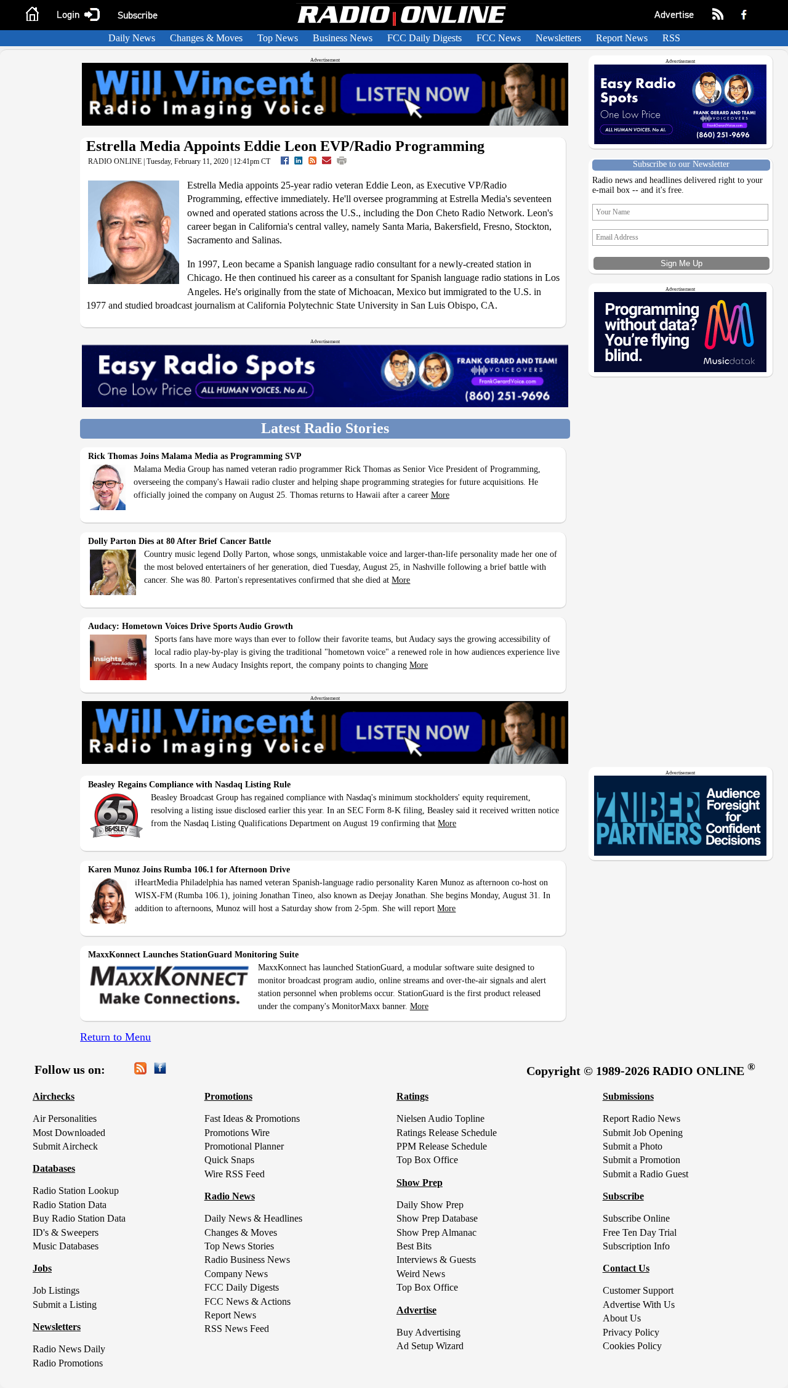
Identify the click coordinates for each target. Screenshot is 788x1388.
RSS (671, 38)
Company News (236, 1273)
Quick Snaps (229, 1160)
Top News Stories (239, 1246)
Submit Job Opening (643, 1132)
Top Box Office (427, 1160)
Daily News (131, 38)
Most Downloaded (69, 1132)
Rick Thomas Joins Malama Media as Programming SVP (195, 456)
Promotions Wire (237, 1132)
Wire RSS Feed (234, 1174)
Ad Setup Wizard (430, 1346)
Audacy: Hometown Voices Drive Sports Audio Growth (190, 626)
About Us (622, 1318)
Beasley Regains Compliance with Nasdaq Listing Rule (189, 784)
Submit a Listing (65, 1304)
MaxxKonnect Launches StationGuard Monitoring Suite (193, 954)
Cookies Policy (632, 1346)
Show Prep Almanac (436, 1232)
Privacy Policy (631, 1332)
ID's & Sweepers (65, 1232)
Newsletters (558, 38)
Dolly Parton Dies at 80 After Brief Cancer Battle (179, 541)
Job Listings (56, 1290)
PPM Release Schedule (441, 1146)
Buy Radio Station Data (79, 1218)
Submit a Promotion (641, 1160)
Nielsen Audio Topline (440, 1118)
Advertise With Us (639, 1304)
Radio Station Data (70, 1204)
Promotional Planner (244, 1146)
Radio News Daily (69, 1349)
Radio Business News (247, 1259)
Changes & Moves (206, 38)
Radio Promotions (68, 1363)
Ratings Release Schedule (446, 1132)
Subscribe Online (636, 1218)
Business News (342, 38)
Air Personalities (65, 1118)
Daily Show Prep (430, 1204)
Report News (622, 38)
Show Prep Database (437, 1218)
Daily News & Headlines (253, 1218)
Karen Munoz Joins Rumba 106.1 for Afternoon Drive (189, 869)
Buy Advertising (428, 1332)
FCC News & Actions (247, 1301)
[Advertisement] (682, 949)
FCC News (498, 38)
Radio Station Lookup (76, 1190)
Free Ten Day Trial (640, 1232)
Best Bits (414, 1246)
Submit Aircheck (65, 1146)
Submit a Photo (632, 1146)
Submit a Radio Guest (645, 1174)
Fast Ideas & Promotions (252, 1118)
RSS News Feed (236, 1328)
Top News (277, 38)
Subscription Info (636, 1246)
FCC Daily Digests (424, 38)
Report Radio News (641, 1118)
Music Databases (65, 1246)
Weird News (420, 1273)
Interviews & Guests (436, 1259)
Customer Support (638, 1290)
